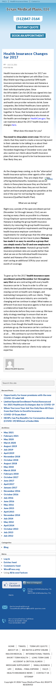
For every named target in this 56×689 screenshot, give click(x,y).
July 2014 (8, 518)
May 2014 (9, 522)
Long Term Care (40, 657)
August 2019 (10, 446)
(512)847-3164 (28, 19)
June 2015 (9, 508)
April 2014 (9, 525)
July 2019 (8, 449)
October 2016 (11, 494)
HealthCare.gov (38, 118)
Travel (22, 646)
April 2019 (9, 453)
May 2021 (9, 432)
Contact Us (35, 1)
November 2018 (12, 456)
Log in (7, 559)
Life (9, 669)
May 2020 (9, 439)
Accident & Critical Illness (28, 661)
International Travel (38, 654)
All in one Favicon (19, 572)
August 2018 (10, 463)
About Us (13, 650)
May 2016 (9, 504)
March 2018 (10, 470)
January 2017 (10, 487)
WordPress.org (12, 569)
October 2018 (11, 460)
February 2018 (11, 473)
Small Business (42, 665)
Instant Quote (28, 27)
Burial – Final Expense (27, 669)
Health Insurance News (19, 1)
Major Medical (14, 654)
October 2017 (11, 477)
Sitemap (28, 677)
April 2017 (9, 484)
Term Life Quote (39, 646)
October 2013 (11, 529)
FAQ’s (4, 1)
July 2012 (8, 535)
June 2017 (9, 480)
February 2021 (11, 436)
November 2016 (12, 491)
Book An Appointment (28, 35)
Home (11, 646)
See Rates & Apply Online (35, 650)
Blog (6, 547)
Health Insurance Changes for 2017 (26, 55)
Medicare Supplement (18, 665)
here (14, 125)
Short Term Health (17, 657)
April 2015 (9, 511)
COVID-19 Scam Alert (15, 414)
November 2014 (12, 515)
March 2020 (10, 442)
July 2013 (8, 532)
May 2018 (9, 467)
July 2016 (8, 498)
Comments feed (12, 565)
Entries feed (10, 562)
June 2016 (9, 501)
